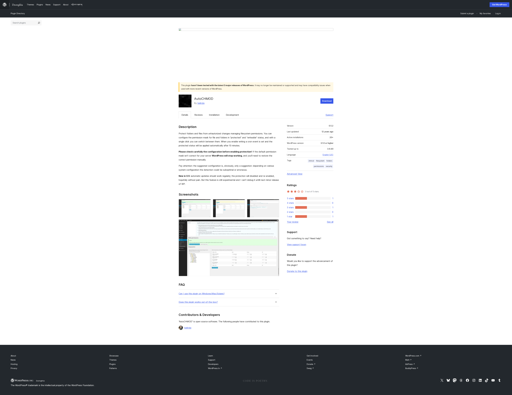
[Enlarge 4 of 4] (275, 223)
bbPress (410, 364)
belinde (201, 103)
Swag (310, 368)
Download (327, 101)
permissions (319, 166)
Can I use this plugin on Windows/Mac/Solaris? (202, 293)
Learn (210, 356)
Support (329, 115)
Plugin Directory (18, 13)
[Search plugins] (39, 22)
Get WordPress (499, 4)
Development (232, 115)
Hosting (14, 364)
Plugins (112, 364)
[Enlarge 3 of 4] (275, 202)
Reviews (198, 115)
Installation (214, 115)
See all (330, 222)
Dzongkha (40, 381)
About (13, 356)
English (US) (328, 155)
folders (329, 161)
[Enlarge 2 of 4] (241, 202)
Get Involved (312, 356)
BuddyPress (411, 368)
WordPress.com (413, 356)
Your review (292, 222)
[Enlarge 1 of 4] (207, 202)
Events (310, 360)
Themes (113, 360)
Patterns (113, 368)
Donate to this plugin (297, 271)
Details (184, 115)
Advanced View (294, 173)
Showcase (114, 356)
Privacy (14, 368)
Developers (213, 364)
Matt (408, 360)
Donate (311, 364)
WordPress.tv (215, 368)
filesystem (320, 161)
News (13, 360)
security (329, 166)
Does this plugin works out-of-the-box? (198, 302)
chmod (311, 161)
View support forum (296, 244)
